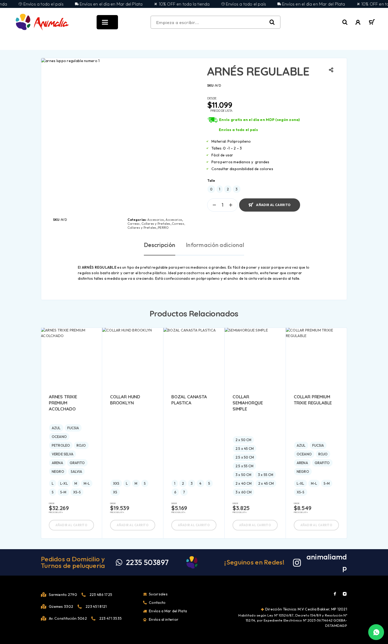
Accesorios (155, 220)
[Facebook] (335, 594)
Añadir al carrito (273, 202)
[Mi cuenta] (358, 22)
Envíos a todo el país (238, 129)
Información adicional (215, 245)
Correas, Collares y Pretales (149, 224)
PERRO (163, 228)
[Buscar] (345, 22)
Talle (211, 181)
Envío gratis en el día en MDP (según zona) (259, 119)
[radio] (211, 189)
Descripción (159, 245)
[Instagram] (344, 594)
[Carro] (372, 22)
